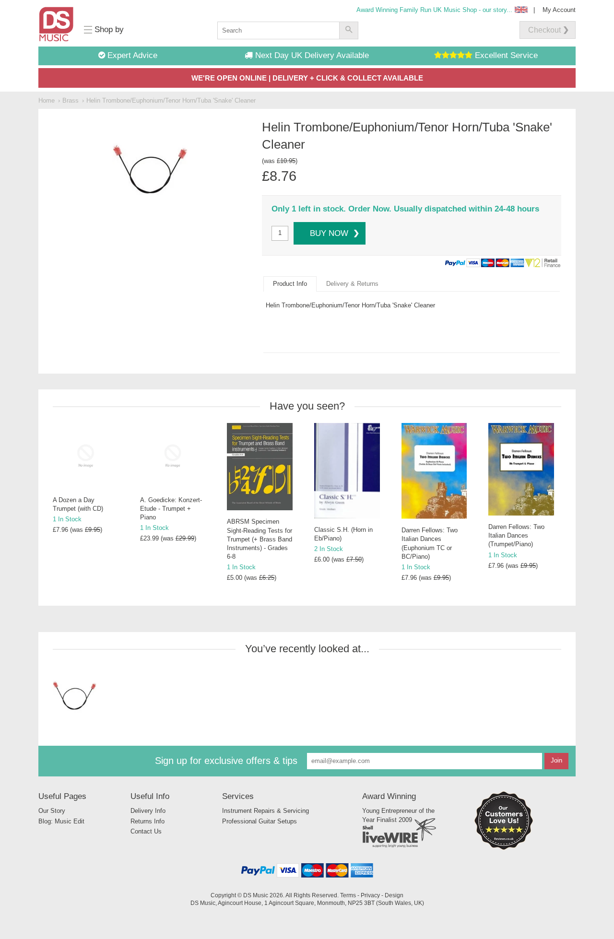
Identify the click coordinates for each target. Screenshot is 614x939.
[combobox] (278, 30)
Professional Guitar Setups (259, 821)
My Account (559, 9)
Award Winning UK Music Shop (434, 9)
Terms (348, 895)
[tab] (290, 284)
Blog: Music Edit (61, 821)
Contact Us (146, 831)
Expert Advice (131, 55)
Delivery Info (147, 810)
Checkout (544, 30)
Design (394, 895)
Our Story (51, 810)
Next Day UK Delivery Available (311, 55)
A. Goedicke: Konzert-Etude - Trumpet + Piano (171, 508)
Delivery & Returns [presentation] (352, 283)
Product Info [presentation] (290, 283)
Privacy (370, 895)
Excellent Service (505, 55)
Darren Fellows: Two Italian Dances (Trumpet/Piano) (516, 535)
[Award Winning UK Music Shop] (503, 848)
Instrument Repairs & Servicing (265, 810)
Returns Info (147, 821)
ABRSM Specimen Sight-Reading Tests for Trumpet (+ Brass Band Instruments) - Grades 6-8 (259, 539)
